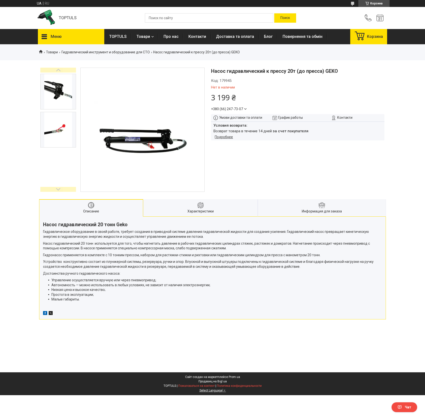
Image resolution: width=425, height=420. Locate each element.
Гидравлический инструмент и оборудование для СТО (105, 52)
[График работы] (380, 18)
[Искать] (285, 18)
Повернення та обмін (302, 36)
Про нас (171, 36)
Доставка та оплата (235, 36)
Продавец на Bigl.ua (212, 381)
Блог (268, 36)
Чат (408, 407)
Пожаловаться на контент (196, 386)
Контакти (197, 36)
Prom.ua (234, 377)
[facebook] (45, 314)
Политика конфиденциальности (239, 386)
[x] (51, 314)
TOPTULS (118, 36)
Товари (143, 36)
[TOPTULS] (46, 18)
